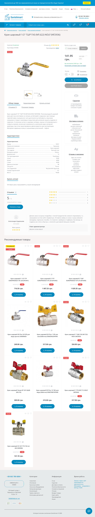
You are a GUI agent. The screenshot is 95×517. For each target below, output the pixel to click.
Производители (56, 497)
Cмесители (33, 481)
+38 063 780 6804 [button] (13, 476)
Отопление (33, 483)
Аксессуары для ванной (36, 495)
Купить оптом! (45, 103)
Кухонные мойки (35, 485)
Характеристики (29, 103)
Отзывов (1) (13, 107)
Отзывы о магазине (76, 154)
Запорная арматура (12, 30)
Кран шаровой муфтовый (34, 30)
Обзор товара (14, 103)
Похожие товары (28, 107)
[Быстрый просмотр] (25, 246)
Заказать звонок (84, 18)
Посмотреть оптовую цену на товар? (75, 65)
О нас (6, 9)
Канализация (33, 491)
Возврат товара (56, 493)
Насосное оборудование (37, 487)
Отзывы (67, 9)
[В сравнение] (28, 246)
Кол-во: (67, 71)
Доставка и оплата (44, 9)
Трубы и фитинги (35, 493)
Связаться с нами (14, 484)
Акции (61, 9)
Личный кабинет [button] (86, 9)
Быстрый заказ (76, 86)
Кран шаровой (22, 30)
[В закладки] (31, 246)
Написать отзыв (15, 207)
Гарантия (54, 9)
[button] (47, 17)
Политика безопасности (16, 9)
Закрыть (86, 3)
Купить (83, 48)
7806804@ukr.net (14, 498)
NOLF (57, 48)
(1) (50, 45)
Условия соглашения (31, 9)
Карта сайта (55, 495)
